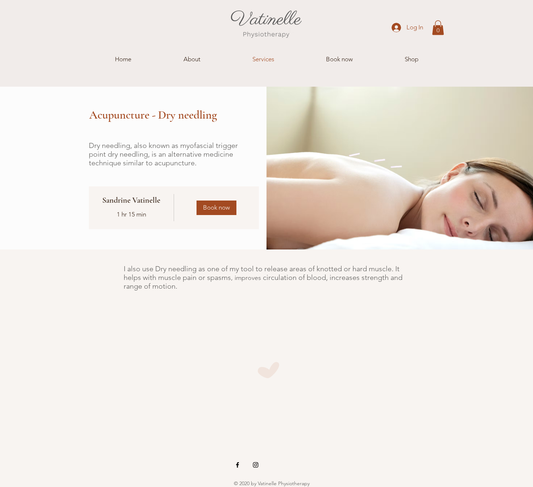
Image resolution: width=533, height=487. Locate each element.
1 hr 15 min (131, 214)
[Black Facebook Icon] (237, 465)
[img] (216, 207)
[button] (438, 27)
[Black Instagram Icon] (255, 465)
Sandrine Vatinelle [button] (131, 200)
